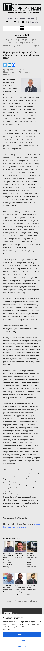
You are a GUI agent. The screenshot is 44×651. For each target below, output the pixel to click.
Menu (22, 28)
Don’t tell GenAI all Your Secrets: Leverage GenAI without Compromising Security (8, 560)
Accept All (22, 635)
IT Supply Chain (11, 601)
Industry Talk (33, 601)
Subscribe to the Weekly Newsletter (22, 18)
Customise (22, 641)
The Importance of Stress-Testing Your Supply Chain (20, 589)
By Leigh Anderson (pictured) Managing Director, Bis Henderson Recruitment (17, 72)
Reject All (22, 646)
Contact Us (34, 22)
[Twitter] (7, 22)
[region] (22, 632)
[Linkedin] (9, 65)
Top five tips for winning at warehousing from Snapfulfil (8, 588)
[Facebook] (23, 22)
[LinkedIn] (15, 22)
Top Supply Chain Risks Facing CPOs (19, 555)
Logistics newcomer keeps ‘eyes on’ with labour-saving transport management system (32, 561)
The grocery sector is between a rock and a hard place (32, 589)
